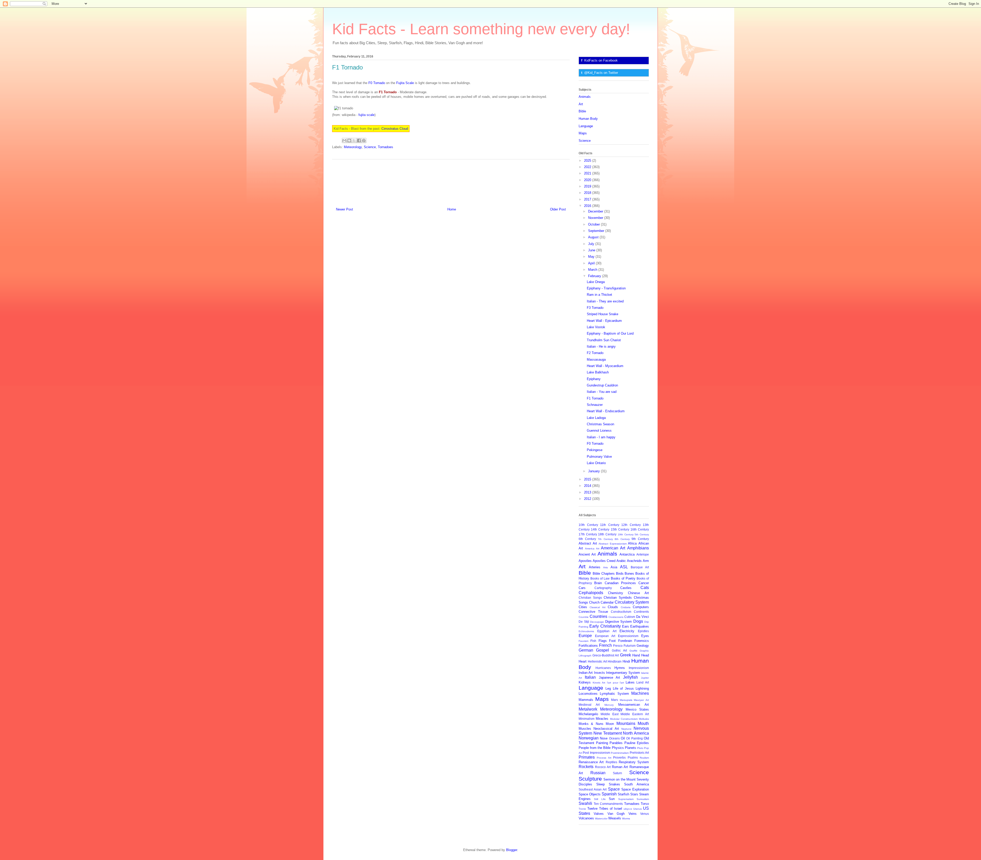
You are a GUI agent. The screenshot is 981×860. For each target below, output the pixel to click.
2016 (588, 206)
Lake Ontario (596, 463)
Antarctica (627, 554)
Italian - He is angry (601, 346)
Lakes (630, 682)
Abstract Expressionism (613, 543)
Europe (585, 635)
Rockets (586, 766)
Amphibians (638, 548)
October (594, 224)
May (591, 256)
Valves (599, 814)
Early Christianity (605, 626)
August (594, 237)
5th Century (642, 534)
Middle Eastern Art (635, 714)
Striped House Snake (602, 314)
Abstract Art (588, 543)
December (596, 211)
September (596, 231)
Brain (598, 583)
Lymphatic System (614, 694)
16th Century (639, 529)
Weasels (614, 818)
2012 (588, 499)
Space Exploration (635, 789)
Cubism (629, 616)
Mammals (586, 700)
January (594, 471)
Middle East (609, 714)
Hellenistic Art (597, 661)
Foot (612, 641)
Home (451, 209)
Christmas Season (600, 424)
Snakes (614, 784)
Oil (623, 738)
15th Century (620, 529)
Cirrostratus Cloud (394, 129)
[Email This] (344, 140)
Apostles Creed (604, 561)
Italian (590, 677)
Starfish (623, 794)
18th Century (607, 534)
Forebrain (625, 641)
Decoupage (597, 621)
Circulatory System (632, 602)
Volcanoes (586, 818)
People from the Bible (595, 748)
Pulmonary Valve (599, 456)
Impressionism (639, 667)
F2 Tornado (595, 353)
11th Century (609, 524)
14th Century (600, 529)
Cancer (643, 583)
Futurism (630, 645)
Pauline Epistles (636, 743)
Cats (644, 587)
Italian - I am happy (601, 437)
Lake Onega (596, 282)
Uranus (637, 808)
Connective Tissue (593, 612)
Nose (604, 738)
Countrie (584, 617)
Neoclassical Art (606, 729)
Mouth (643, 723)
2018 (588, 193)
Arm (646, 561)
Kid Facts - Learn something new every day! (481, 29)
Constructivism (621, 611)
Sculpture (590, 779)
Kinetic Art (599, 682)
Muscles (585, 729)
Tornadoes (385, 147)
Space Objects (590, 794)
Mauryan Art (641, 700)
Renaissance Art (591, 762)
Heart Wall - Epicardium (604, 321)
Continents (641, 611)
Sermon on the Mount (619, 779)
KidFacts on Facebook (601, 60)
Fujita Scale (405, 83)
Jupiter (645, 677)
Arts (605, 567)
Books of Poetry (623, 578)
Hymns (619, 668)
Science (370, 147)
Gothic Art (619, 650)
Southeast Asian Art (592, 789)
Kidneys (585, 682)
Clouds (613, 607)
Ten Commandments (608, 803)
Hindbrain (615, 661)
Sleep (600, 784)
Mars (614, 699)
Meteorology (353, 147)
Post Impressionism (596, 752)
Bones (629, 573)
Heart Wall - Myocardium (605, 366)
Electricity (627, 631)
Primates (587, 757)
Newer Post (344, 209)
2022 (588, 167)
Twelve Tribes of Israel (604, 808)
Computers (641, 607)
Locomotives (588, 694)
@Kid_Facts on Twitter (601, 73)
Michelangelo (588, 714)
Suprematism (626, 799)
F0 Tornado (376, 83)
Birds (620, 573)
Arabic (621, 561)
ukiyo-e (628, 808)
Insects (599, 673)
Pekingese (594, 450)
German (586, 650)
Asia (614, 567)
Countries (598, 616)
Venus (644, 813)
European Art (605, 636)
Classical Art (597, 607)
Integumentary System (623, 673)
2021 (588, 173)
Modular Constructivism (624, 718)
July (591, 244)
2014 (588, 486)
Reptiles (611, 762)
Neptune (626, 728)
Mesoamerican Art (633, 704)
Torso (645, 804)
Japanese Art (609, 677)
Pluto (640, 748)
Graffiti (633, 650)
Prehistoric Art (639, 752)
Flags (603, 641)
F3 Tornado (595, 308)
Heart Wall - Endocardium (606, 411)
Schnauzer (595, 405)
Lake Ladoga (596, 418)
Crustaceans (616, 617)
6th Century (587, 538)
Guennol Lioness (599, 430)
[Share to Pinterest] (363, 140)
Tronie (582, 808)
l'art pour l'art (615, 682)
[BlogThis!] (349, 140)
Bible (582, 111)
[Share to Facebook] (358, 140)
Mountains (625, 723)
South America (636, 784)
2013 (588, 492)
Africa (632, 543)
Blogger (511, 850)
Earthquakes (639, 626)
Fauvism (583, 641)
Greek (625, 655)
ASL (624, 567)
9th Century (640, 538)
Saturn (617, 773)
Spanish (609, 794)
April (592, 263)
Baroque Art (640, 567)
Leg (608, 688)
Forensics (641, 641)
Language (586, 126)
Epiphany (594, 379)
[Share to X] (354, 140)
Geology (643, 645)
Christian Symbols (618, 597)
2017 (588, 199)
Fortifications (588, 645)
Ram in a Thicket (599, 295)
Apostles (585, 561)
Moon (610, 724)
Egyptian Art (606, 631)
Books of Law (600, 578)
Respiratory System (634, 762)
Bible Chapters (604, 573)
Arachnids (634, 561)
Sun (612, 799)
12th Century (631, 524)
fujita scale (366, 115)
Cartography (603, 588)
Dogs (638, 621)
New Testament (607, 733)
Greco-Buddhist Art (605, 655)
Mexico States (637, 709)
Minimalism (586, 718)
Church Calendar (601, 602)
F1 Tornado (595, 398)
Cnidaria (625, 607)
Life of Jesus (623, 688)
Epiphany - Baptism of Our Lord (610, 333)
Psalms (633, 757)
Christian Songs (590, 597)
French (605, 645)
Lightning (642, 688)
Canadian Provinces (620, 583)
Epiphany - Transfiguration (606, 288)
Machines (640, 693)
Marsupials (626, 700)
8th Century (622, 539)
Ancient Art (587, 554)
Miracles (602, 719)
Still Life (599, 799)
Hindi (626, 661)
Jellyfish (630, 677)
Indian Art (586, 673)
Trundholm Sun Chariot (604, 340)
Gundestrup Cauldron (602, 385)
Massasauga (596, 359)
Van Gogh (616, 814)
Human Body (588, 119)
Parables (616, 743)
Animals (585, 97)
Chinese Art (638, 593)
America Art (592, 548)
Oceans (614, 738)
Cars (582, 588)
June (592, 250)
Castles (626, 588)
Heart (583, 661)
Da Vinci (642, 617)
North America (636, 733)
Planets (630, 748)
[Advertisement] (451, 181)
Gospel (602, 650)
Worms (626, 818)
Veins (632, 814)
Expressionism (628, 636)
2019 (588, 186)
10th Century (588, 524)
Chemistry (615, 593)
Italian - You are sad (601, 392)
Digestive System (618, 621)
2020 (588, 180)
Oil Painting (634, 738)
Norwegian (589, 738)
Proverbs (619, 757)
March (593, 270)
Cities (583, 607)
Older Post (558, 209)
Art (581, 104)
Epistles (643, 631)
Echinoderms (586, 631)
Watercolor (601, 818)
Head (645, 655)
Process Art (604, 757)
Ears (625, 626)
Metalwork (588, 709)
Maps (583, 133)
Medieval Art (589, 704)
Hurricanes (603, 667)
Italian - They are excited (605, 301)
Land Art (642, 682)
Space (614, 789)
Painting (602, 743)
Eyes (645, 636)
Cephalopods (591, 593)
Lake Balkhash (598, 372)
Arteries (594, 567)
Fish (593, 640)
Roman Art (620, 767)
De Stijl (584, 621)
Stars (634, 794)
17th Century (588, 534)
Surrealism (643, 799)
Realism (644, 757)
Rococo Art (603, 767)
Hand (636, 655)
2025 (588, 160)
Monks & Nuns (591, 724)
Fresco (618, 645)
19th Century (626, 534)
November (596, 218)
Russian (597, 773)
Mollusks (644, 718)
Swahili (585, 803)
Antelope (642, 554)
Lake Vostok (596, 327)
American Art (613, 548)
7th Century (605, 539)
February (595, 276)
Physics (618, 748)
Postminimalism (620, 752)
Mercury (609, 704)
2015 (588, 479)
